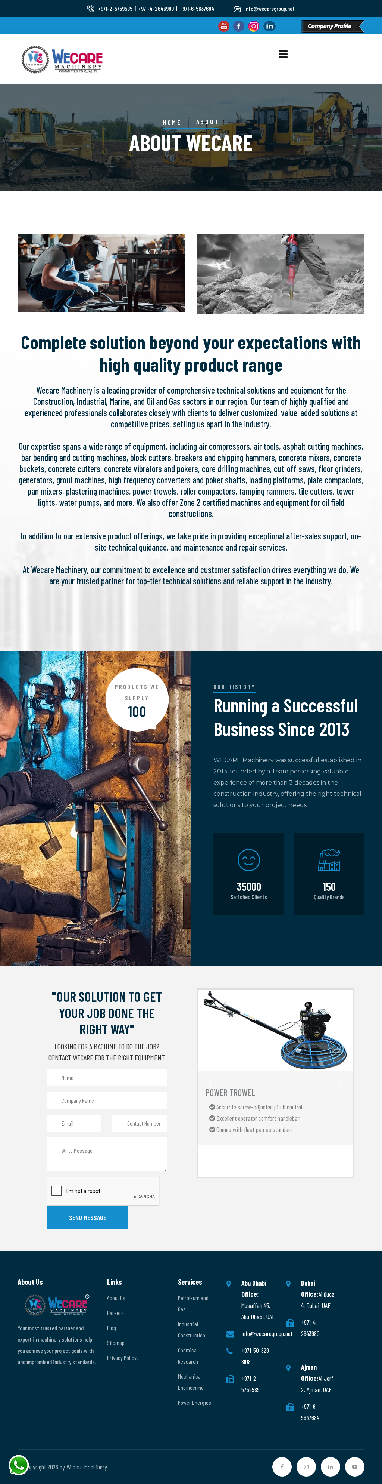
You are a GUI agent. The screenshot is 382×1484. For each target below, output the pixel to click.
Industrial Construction (191, 1329)
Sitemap (116, 1342)
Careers (115, 1312)
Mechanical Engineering (191, 1382)
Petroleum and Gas (193, 1303)
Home (172, 122)
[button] (209, 1083)
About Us (116, 1297)
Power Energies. (195, 1402)
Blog (111, 1327)
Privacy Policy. (122, 1357)
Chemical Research (188, 1355)
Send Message (87, 1217)
